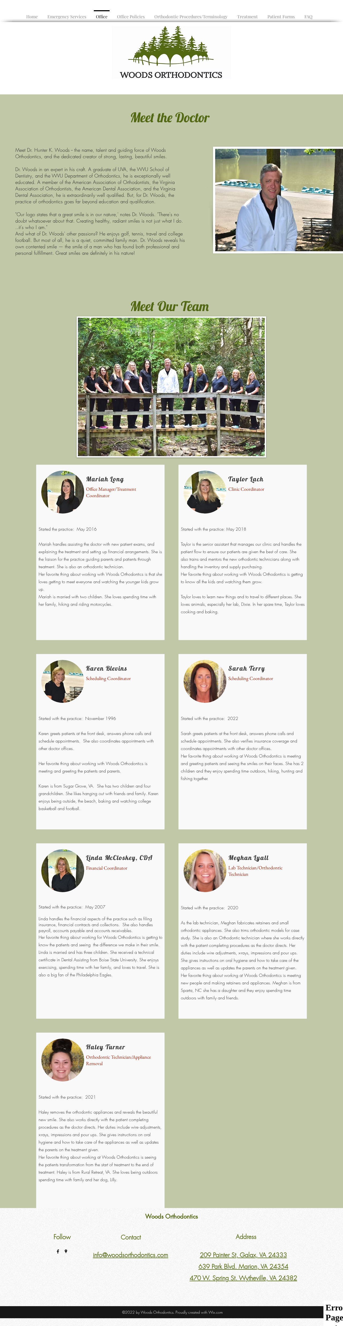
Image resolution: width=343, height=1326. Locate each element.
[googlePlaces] (66, 1251)
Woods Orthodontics (171, 1216)
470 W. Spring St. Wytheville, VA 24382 (243, 1278)
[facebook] (58, 1251)
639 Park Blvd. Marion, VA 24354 (243, 1266)
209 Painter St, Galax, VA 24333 (243, 1255)
